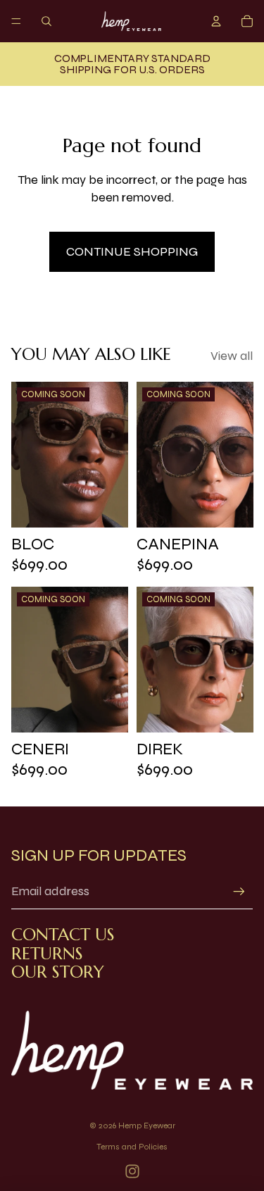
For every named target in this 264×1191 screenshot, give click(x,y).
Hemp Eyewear (146, 1125)
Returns (47, 953)
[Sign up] (239, 891)
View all (231, 355)
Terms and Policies (132, 1147)
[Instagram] (132, 1171)
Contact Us (63, 934)
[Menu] (16, 21)
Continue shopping (132, 251)
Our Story (57, 972)
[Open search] (46, 21)
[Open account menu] (216, 21)
